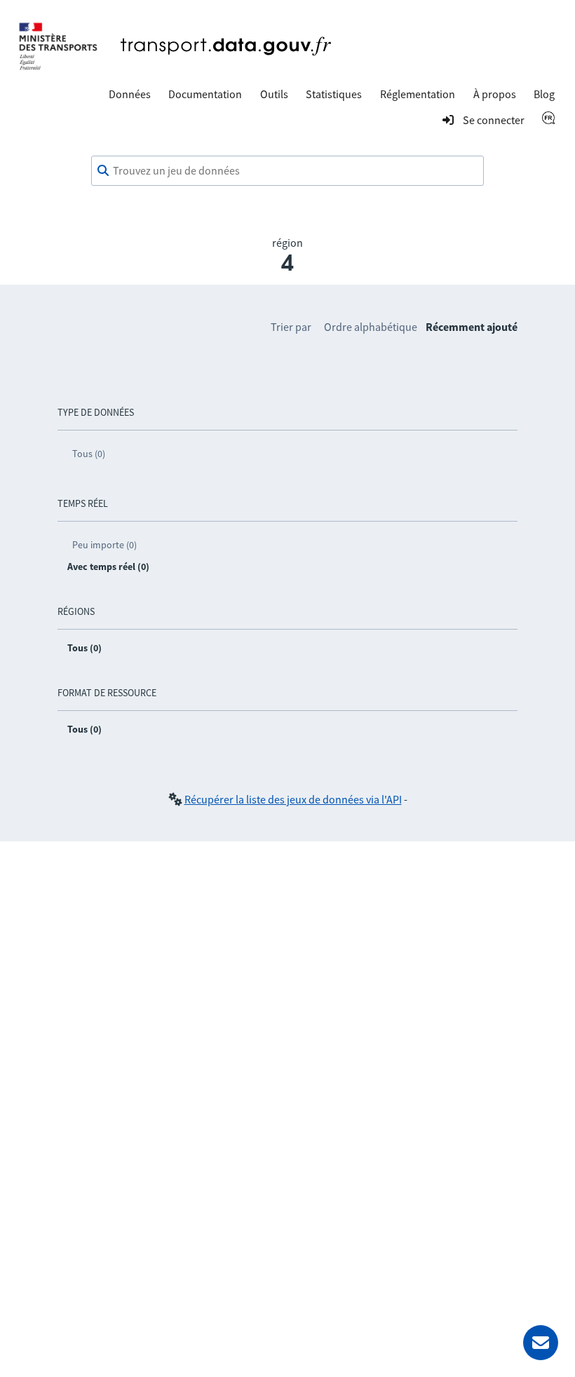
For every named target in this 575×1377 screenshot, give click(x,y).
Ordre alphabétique (370, 327)
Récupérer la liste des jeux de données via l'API (293, 799)
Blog (544, 94)
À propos (494, 94)
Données (130, 94)
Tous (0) (88, 453)
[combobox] (287, 171)
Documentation (205, 94)
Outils (274, 94)
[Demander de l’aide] (540, 1342)
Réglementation (417, 94)
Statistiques (334, 94)
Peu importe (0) (104, 544)
